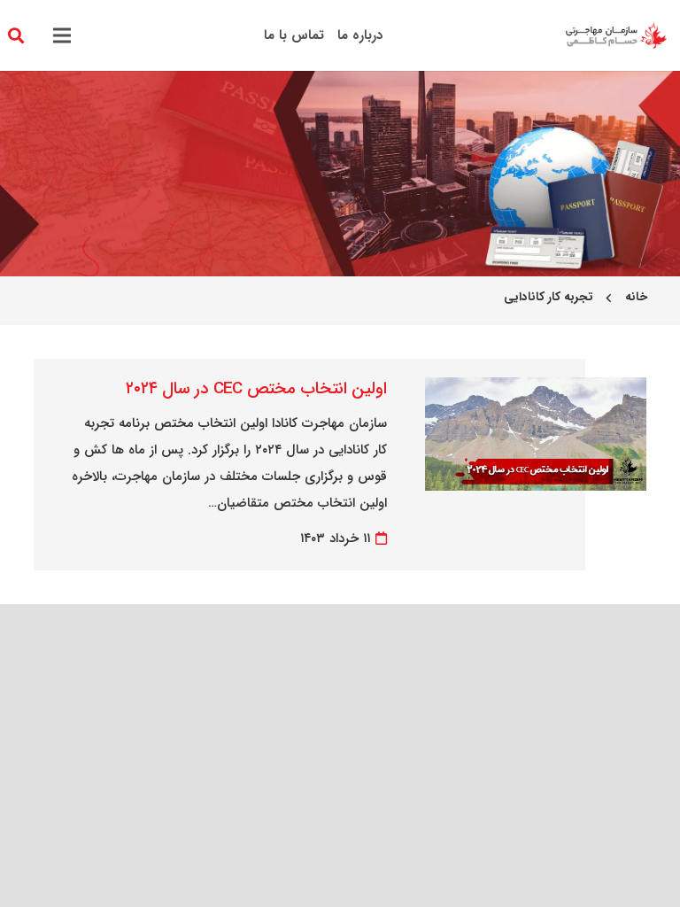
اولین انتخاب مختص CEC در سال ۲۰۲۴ (256, 389)
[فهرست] (61, 35)
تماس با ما (294, 35)
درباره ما (359, 35)
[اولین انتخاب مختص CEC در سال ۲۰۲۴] (535, 390)
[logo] (616, 35)
